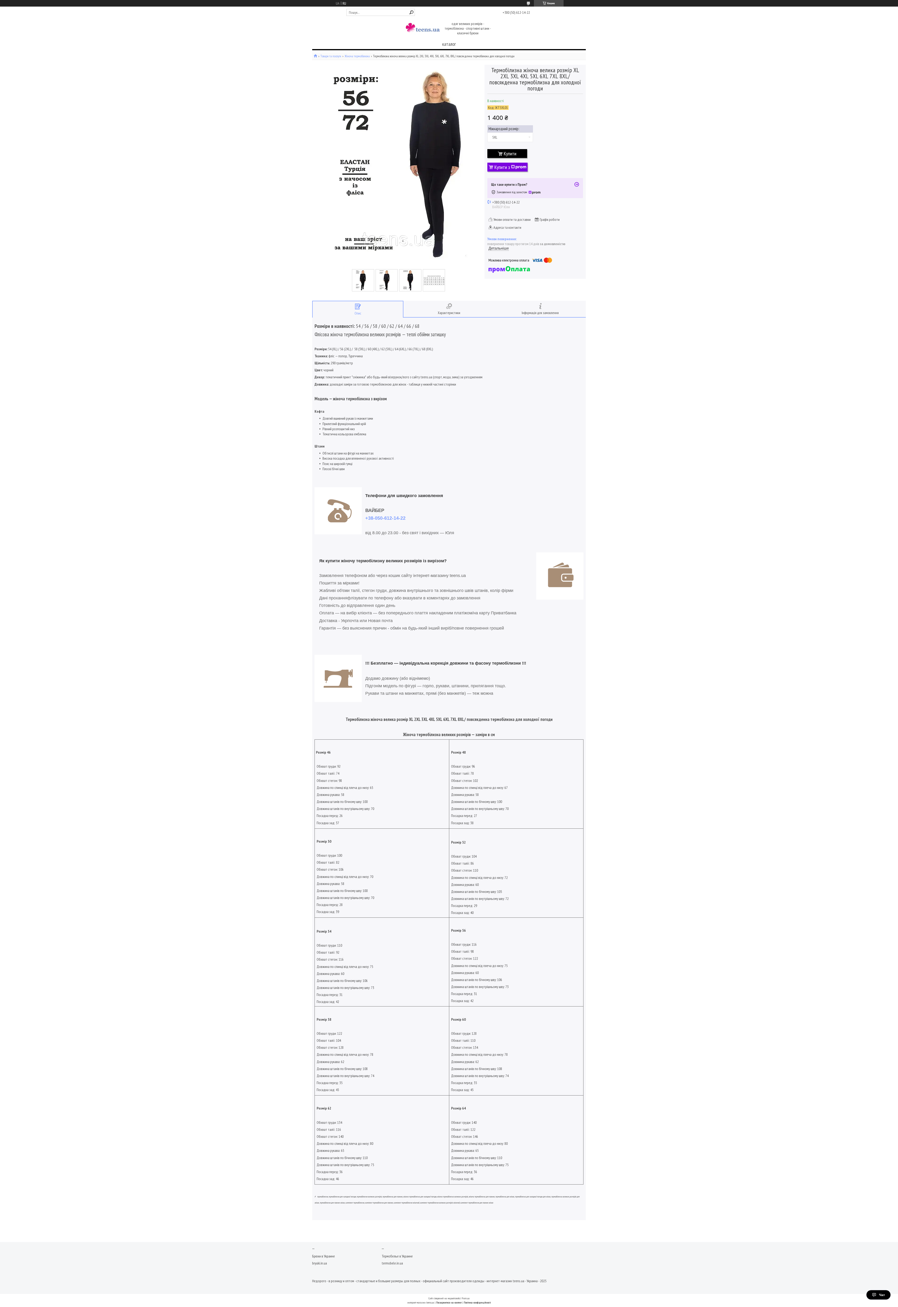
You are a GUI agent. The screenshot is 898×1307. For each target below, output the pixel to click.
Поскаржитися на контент (449, 1302)
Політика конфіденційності (477, 1302)
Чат (882, 1295)
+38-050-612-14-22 (385, 518)
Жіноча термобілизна (357, 56)
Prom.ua (466, 1298)
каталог (449, 44)
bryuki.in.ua (319, 1263)
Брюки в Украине (323, 1256)
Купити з (502, 167)
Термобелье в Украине (397, 1256)
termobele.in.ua (392, 1263)
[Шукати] (411, 12)
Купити (510, 153)
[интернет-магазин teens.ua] (422, 29)
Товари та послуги (330, 56)
